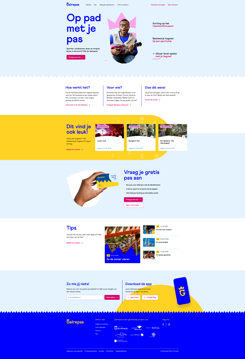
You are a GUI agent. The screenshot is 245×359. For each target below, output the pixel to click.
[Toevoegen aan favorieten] (120, 137)
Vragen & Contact (101, 324)
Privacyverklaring (91, 351)
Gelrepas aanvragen (158, 5)
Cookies (101, 351)
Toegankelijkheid (120, 351)
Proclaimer (109, 351)
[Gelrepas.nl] (73, 4)
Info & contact (123, 5)
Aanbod (88, 5)
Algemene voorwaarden (75, 351)
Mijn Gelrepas (173, 5)
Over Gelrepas (100, 327)
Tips (95, 5)
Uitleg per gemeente (106, 5)
